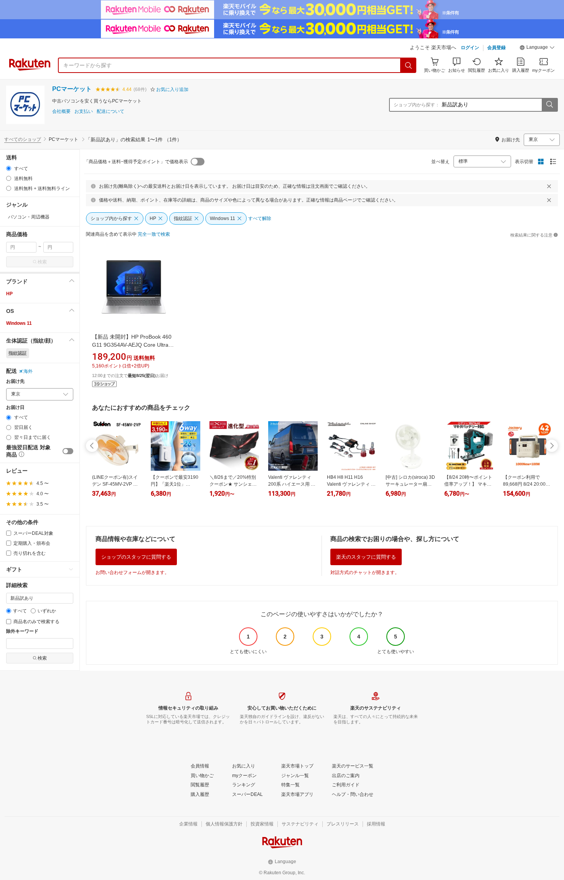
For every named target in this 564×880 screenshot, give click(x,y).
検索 (42, 262)
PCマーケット (72, 89)
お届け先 (15, 381)
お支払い (83, 111)
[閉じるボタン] (549, 186)
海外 (28, 371)
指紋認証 (17, 353)
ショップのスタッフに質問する (136, 557)
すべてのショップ (22, 139)
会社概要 (61, 111)
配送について (110, 111)
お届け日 (15, 407)
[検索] (408, 65)
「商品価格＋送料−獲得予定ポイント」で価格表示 (136, 161)
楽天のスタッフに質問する (366, 557)
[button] (537, 48)
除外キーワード (22, 631)
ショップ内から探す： (417, 105)
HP (9, 293)
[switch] (68, 451)
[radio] (8, 168)
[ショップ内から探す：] (549, 105)
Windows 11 (19, 323)
